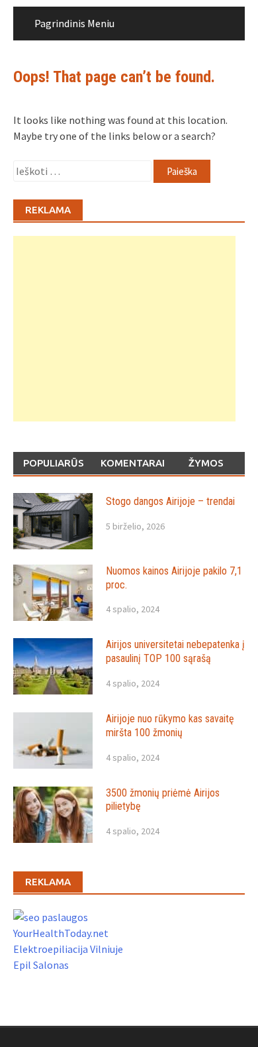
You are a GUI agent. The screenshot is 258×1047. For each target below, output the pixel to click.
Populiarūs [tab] (53, 462)
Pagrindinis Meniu (74, 23)
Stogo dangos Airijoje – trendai (170, 501)
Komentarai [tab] (133, 462)
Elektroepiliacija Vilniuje (68, 949)
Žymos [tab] (206, 462)
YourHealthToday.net (60, 933)
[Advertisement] (124, 328)
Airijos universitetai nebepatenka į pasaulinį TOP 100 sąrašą (175, 651)
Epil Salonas (41, 964)
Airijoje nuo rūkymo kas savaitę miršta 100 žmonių (170, 725)
